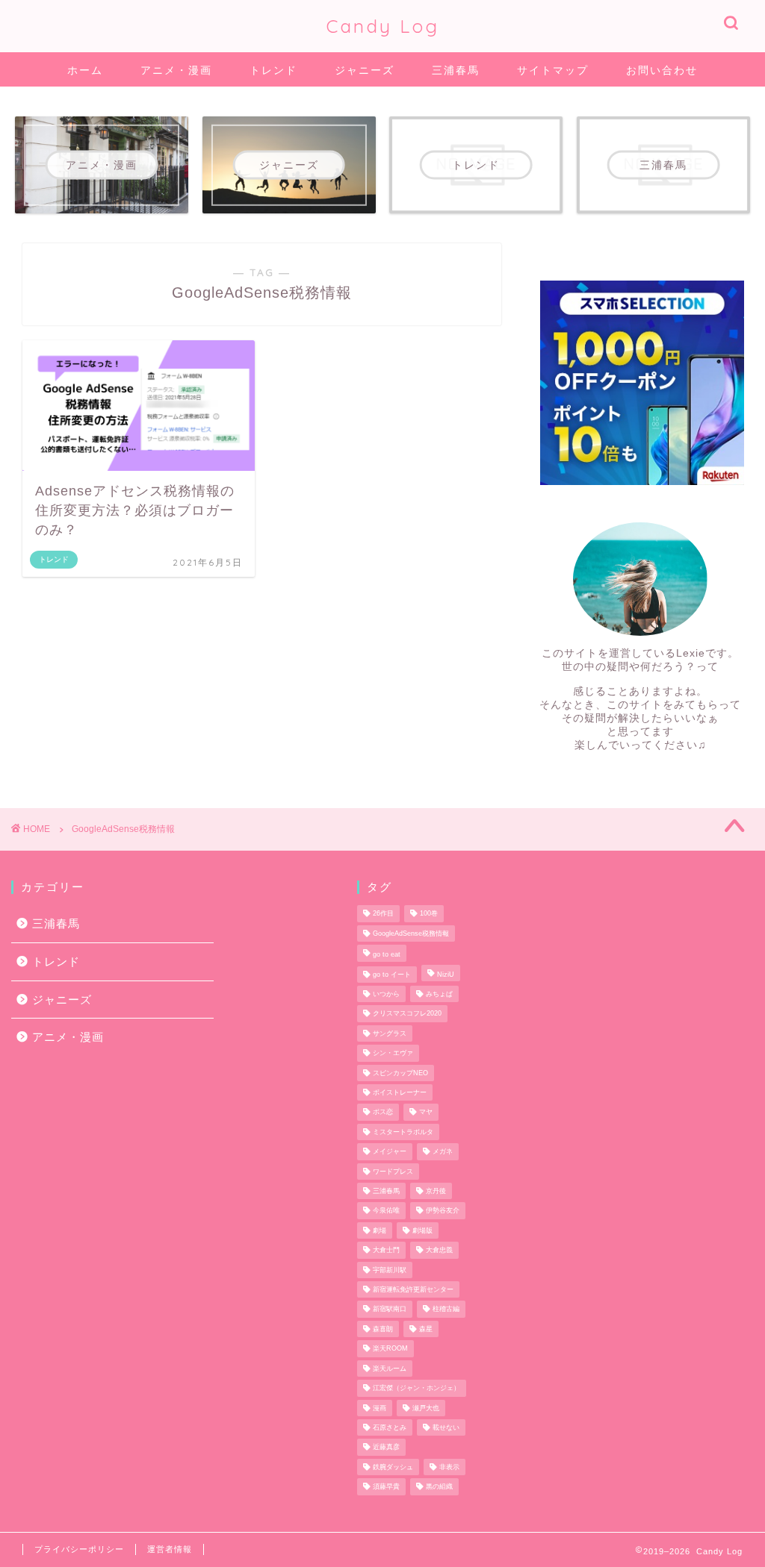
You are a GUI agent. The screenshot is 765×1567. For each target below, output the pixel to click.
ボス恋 (383, 1112)
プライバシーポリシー (79, 1549)
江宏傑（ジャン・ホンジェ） (416, 1388)
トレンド (273, 70)
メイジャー (389, 1152)
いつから (386, 994)
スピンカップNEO (400, 1073)
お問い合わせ (662, 70)
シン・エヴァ (393, 1053)
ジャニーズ (364, 70)
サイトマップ (553, 70)
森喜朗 (383, 1329)
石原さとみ (389, 1427)
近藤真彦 (386, 1447)
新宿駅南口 (389, 1309)
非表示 (449, 1467)
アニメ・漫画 (176, 70)
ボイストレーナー (400, 1092)
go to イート (392, 974)
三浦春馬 (456, 70)
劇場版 (422, 1230)
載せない (446, 1427)
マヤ (426, 1112)
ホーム (85, 70)
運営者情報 (169, 1549)
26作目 (383, 914)
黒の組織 (439, 1487)
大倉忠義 (439, 1250)
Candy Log (382, 26)
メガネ (443, 1152)
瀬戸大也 (425, 1408)
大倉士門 (386, 1250)
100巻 (429, 914)
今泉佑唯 (386, 1211)
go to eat (386, 955)
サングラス (389, 1033)
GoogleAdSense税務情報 (411, 933)
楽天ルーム (389, 1368)
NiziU (445, 974)
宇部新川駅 (389, 1270)
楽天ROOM (390, 1349)
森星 (426, 1329)
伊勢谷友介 (442, 1211)
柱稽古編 (446, 1309)
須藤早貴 (386, 1487)
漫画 (379, 1408)
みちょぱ (439, 994)
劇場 (379, 1230)
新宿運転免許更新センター (413, 1289)
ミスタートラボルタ (403, 1132)
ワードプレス (393, 1171)
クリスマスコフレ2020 (407, 1014)
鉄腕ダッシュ (393, 1467)
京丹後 (436, 1191)
